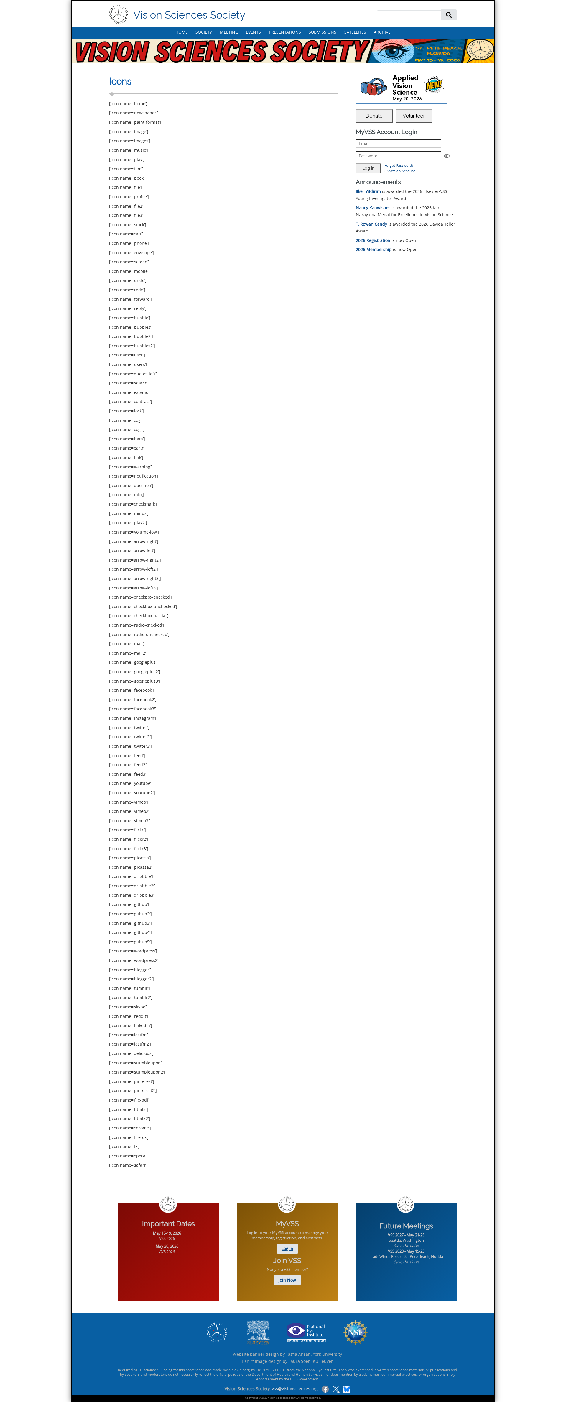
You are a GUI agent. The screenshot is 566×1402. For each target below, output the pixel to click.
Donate (374, 116)
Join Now (287, 1280)
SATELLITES (355, 32)
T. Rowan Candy (371, 224)
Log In (287, 1248)
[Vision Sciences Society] (118, 14)
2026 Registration (373, 240)
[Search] (449, 14)
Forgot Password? (398, 165)
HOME (181, 32)
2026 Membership (374, 249)
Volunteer (414, 116)
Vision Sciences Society (189, 15)
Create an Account (399, 171)
